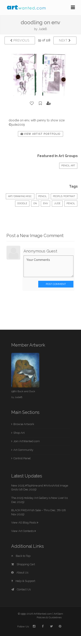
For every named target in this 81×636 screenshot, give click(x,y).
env (45, 203)
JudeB (42, 29)
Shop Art (19, 432)
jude (57, 203)
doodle (22, 203)
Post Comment (56, 284)
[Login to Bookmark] (40, 103)
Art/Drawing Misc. (20, 196)
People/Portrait (64, 196)
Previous (21, 40)
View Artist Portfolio (41, 133)
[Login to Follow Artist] (48, 103)
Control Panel (22, 458)
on (35, 203)
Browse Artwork (23, 424)
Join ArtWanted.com (26, 441)
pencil (71, 203)
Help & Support (25, 581)
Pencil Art (68, 165)
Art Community (23, 449)
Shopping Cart (25, 564)
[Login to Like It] (32, 103)
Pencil (42, 196)
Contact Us (23, 589)
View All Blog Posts (24, 522)
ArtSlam (58, 613)
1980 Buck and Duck (23, 391)
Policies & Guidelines (49, 617)
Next (64, 40)
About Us (22, 572)
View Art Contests (22, 531)
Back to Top (22, 555)
